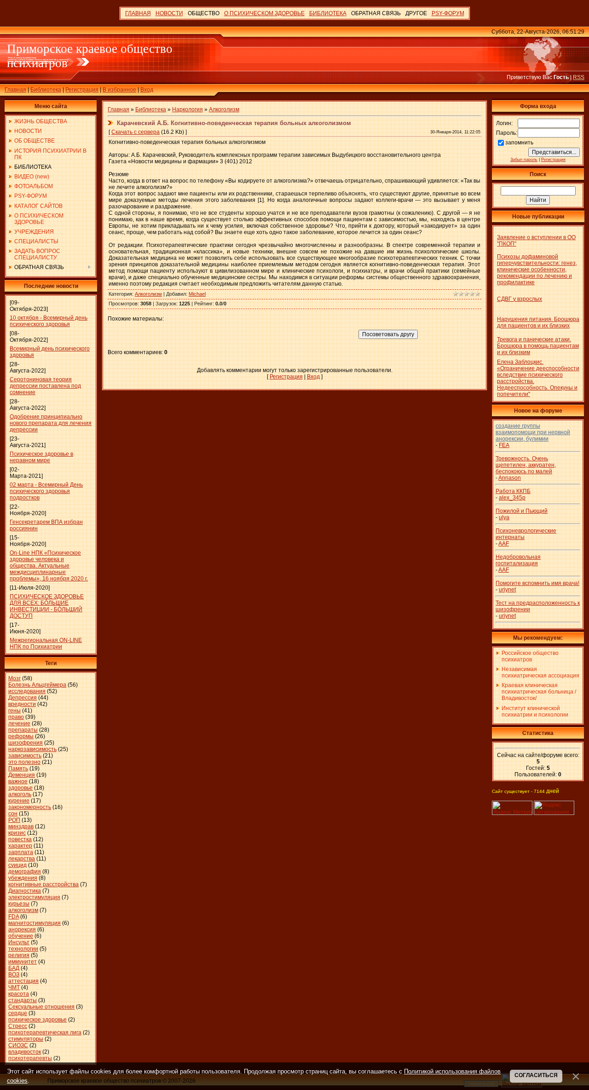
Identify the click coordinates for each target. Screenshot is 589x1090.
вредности (22, 704)
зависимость (24, 755)
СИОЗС (18, 1045)
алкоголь (19, 794)
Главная (15, 89)
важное (18, 781)
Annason (509, 478)
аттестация (23, 981)
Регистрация (81, 89)
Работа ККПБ (513, 491)
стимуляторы (25, 1039)
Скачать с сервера (135, 132)
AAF (503, 543)
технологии (23, 949)
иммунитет (22, 961)
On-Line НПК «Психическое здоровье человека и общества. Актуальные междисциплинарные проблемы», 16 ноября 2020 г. (49, 566)
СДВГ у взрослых (519, 299)
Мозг (14, 678)
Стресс (17, 1026)
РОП (14, 820)
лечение (19, 723)
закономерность (29, 807)
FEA (504, 445)
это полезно (24, 762)
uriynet (507, 589)
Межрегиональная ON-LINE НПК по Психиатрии (46, 643)
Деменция (21, 775)
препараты (23, 730)
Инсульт (18, 942)
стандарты (22, 1000)
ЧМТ (14, 987)
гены (14, 710)
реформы (21, 736)
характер (20, 846)
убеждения (22, 878)
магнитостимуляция (34, 923)
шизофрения (25, 743)
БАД (13, 968)
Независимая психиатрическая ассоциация (540, 672)
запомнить (519, 142)
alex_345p (512, 497)
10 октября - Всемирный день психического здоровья (48, 321)
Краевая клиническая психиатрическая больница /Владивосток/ (539, 691)
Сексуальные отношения (41, 1007)
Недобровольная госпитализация (518, 560)
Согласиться (536, 1075)
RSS (578, 77)
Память (18, 768)
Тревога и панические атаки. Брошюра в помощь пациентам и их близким (538, 346)
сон (12, 813)
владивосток (24, 1052)
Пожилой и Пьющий (522, 511)
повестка (20, 839)
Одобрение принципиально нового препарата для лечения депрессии (51, 423)
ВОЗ (13, 974)
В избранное (119, 89)
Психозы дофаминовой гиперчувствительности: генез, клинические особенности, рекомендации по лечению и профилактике (537, 269)
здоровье (20, 788)
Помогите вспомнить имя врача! (537, 583)
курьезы (18, 904)
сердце (17, 1013)
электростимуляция (34, 897)
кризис (17, 833)
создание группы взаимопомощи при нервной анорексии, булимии (533, 432)
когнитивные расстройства (43, 884)
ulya (504, 517)
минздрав (21, 826)
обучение (20, 936)
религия (18, 955)
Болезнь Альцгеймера (37, 685)
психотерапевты (30, 1058)
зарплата (20, 852)
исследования (27, 691)
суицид (17, 865)
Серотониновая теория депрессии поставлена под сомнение (45, 386)
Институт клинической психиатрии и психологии (535, 711)
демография (24, 871)
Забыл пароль (523, 159)
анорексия (22, 929)
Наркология (187, 109)
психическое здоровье (37, 1019)
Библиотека (45, 89)
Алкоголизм (224, 109)
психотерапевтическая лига (44, 1032)
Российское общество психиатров (530, 656)
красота (18, 994)
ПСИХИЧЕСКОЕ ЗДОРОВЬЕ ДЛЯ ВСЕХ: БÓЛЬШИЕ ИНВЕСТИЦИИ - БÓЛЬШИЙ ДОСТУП (47, 606)
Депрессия (22, 697)
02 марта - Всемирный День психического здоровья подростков (46, 491)
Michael (197, 294)
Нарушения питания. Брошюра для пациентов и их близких (538, 322)
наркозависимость (32, 749)
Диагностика (24, 891)
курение (18, 800)
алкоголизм (23, 910)
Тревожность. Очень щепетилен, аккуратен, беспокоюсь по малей (526, 465)
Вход (146, 89)
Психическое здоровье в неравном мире (41, 457)
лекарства (21, 858)
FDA (13, 916)
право (16, 717)
